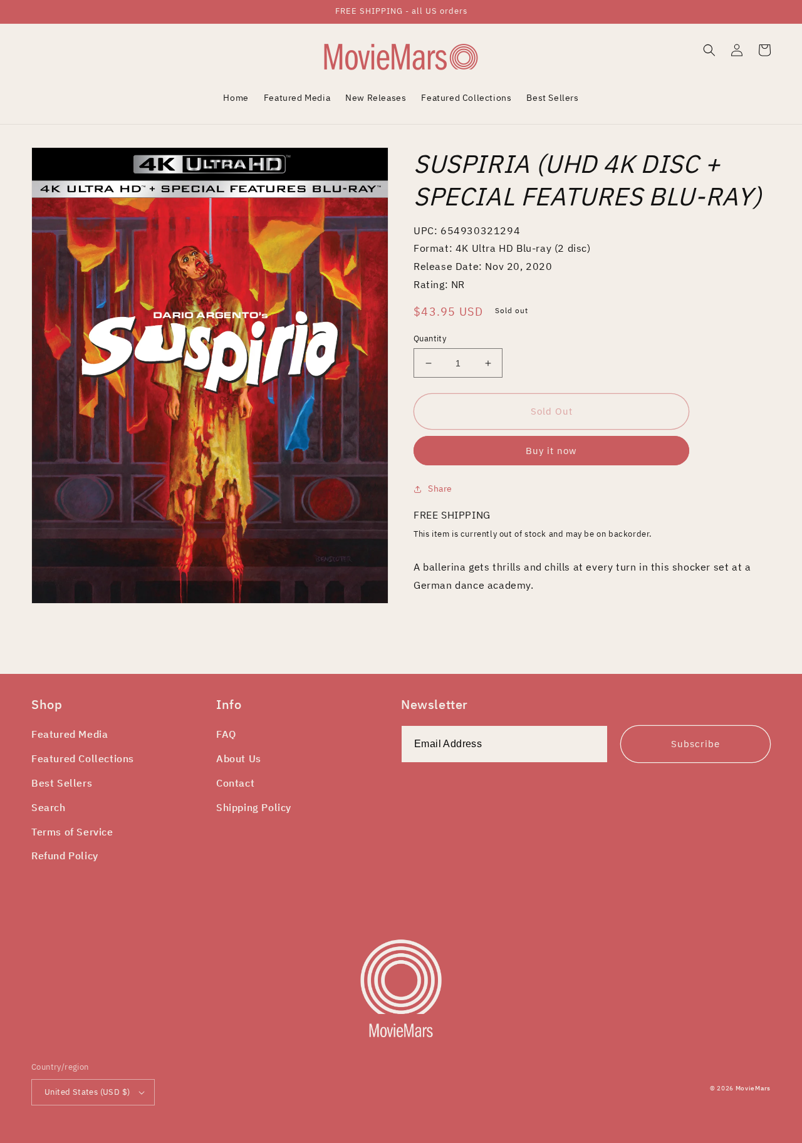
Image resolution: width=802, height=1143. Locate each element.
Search (48, 807)
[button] (709, 50)
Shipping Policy (253, 807)
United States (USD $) (87, 1092)
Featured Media (69, 734)
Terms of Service (72, 831)
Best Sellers (61, 783)
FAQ (226, 734)
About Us (238, 758)
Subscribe (695, 744)
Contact (235, 783)
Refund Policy (64, 855)
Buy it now (551, 451)
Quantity (430, 338)
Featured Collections (82, 758)
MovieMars (753, 1088)
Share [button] (440, 488)
